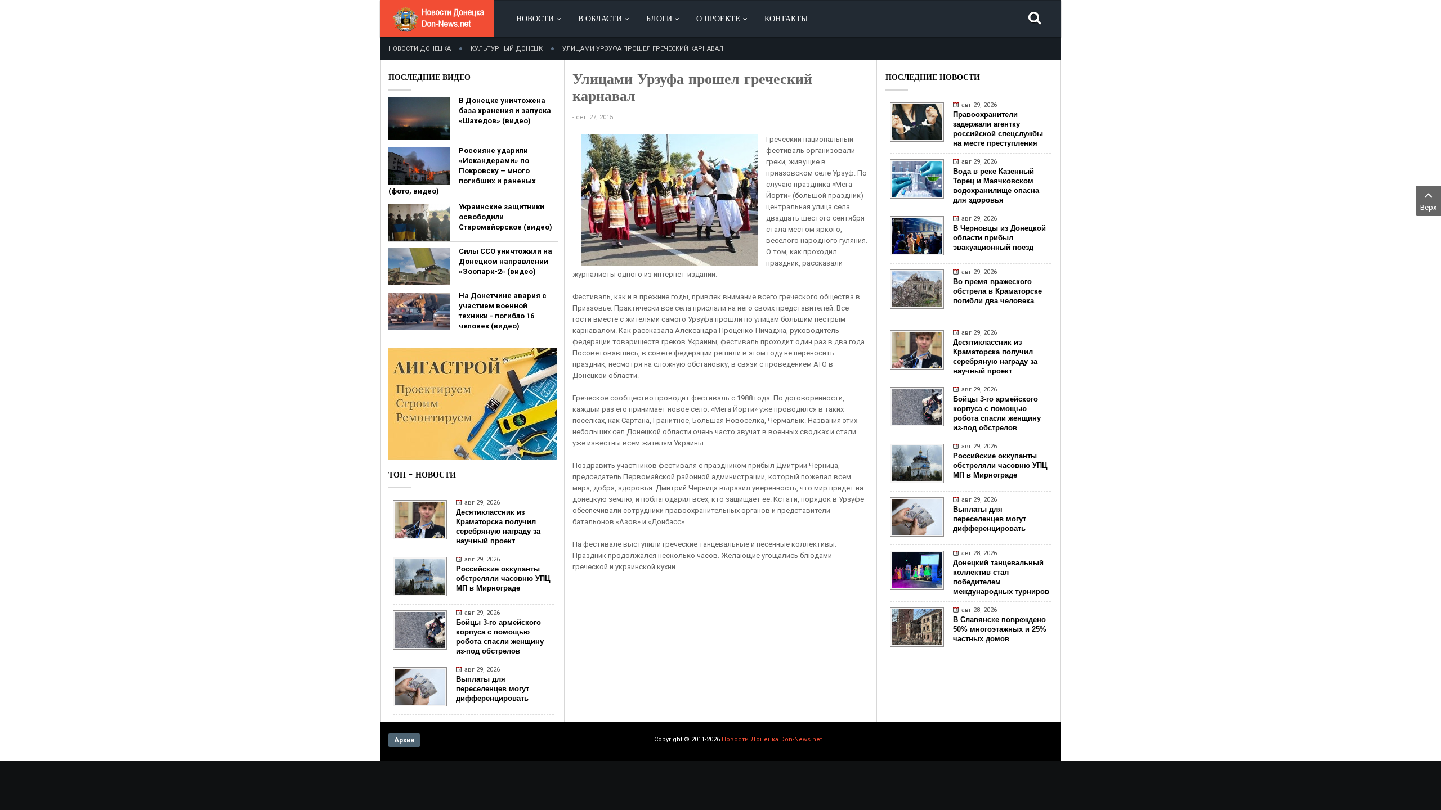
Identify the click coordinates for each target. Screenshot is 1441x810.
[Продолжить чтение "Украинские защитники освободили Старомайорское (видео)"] (419, 222)
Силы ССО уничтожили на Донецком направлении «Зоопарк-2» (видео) (505, 261)
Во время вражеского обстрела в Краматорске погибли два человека (997, 291)
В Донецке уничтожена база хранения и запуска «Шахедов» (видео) (505, 110)
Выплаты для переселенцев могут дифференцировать (492, 689)
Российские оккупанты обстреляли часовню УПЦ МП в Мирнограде (503, 578)
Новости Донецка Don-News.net (772, 739)
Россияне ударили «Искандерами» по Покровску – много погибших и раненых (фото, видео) (462, 170)
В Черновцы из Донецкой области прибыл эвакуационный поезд (999, 237)
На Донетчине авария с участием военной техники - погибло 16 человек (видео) (503, 310)
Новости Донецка (419, 48)
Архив (404, 740)
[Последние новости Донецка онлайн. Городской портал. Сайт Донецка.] (438, 28)
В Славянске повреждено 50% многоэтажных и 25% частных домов (999, 629)
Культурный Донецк (507, 48)
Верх (1428, 207)
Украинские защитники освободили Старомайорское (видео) (505, 216)
